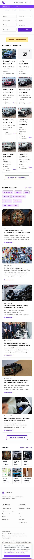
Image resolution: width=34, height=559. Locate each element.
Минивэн (21, 514)
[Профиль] (30, 2)
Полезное (18, 201)
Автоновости (8, 192)
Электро (6, 196)
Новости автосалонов (10, 205)
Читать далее (8, 242)
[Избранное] (26, 2)
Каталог (7, 10)
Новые (14, 10)
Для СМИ (5, 517)
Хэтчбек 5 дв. (22, 522)
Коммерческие (16, 7)
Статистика (7, 201)
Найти (26, 30)
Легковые (6, 7)
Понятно (17, 556)
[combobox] (9, 16)
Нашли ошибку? (6, 538)
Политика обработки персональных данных (13, 534)
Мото (26, 192)
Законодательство (18, 196)
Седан (20, 517)
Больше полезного (26, 447)
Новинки (18, 192)
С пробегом (22, 10)
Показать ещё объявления (17, 178)
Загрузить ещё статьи (17, 438)
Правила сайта (6, 514)
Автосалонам (6, 519)
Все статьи (28, 188)
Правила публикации (8, 511)
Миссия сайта (6, 508)
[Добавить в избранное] (14, 50)
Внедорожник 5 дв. (24, 508)
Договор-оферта (6, 531)
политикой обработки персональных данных (16, 552)
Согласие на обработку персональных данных (14, 536)
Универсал (21, 519)
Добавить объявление (17, 40)
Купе (19, 511)
